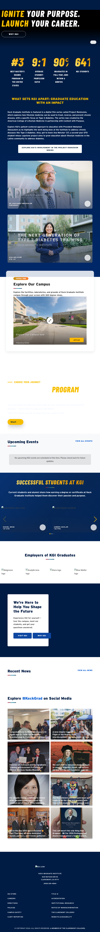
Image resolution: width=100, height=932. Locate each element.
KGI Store (12, 894)
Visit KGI (22, 636)
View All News (85, 670)
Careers (11, 898)
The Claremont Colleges (62, 912)
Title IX (54, 894)
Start (14, 422)
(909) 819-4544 (50, 883)
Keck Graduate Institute (50, 873)
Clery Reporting (15, 917)
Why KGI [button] (14, 34)
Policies (11, 907)
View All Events (83, 441)
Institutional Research (62, 903)
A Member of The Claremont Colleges (67, 928)
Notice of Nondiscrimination (64, 907)
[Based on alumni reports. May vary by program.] (42, 82)
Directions (13, 903)
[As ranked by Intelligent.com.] (21, 85)
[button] (95, 519)
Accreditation (58, 898)
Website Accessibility (61, 917)
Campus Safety (15, 912)
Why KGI (42, 636)
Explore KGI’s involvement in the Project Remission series (50, 149)
